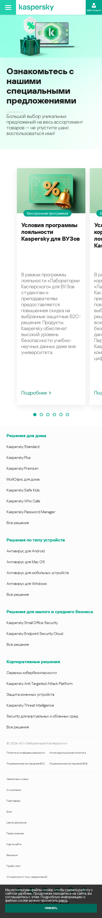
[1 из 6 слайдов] (35, 414)
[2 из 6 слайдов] (41, 414)
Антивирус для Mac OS (26, 562)
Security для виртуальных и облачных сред (42, 716)
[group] (51, 286)
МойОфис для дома (23, 479)
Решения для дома (26, 435)
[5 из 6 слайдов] (61, 414)
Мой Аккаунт (94, 10)
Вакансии (12, 855)
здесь (62, 900)
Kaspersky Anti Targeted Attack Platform (40, 683)
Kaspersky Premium (22, 468)
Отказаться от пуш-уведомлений (27, 876)
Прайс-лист (14, 865)
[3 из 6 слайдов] (48, 414)
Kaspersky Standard (23, 446)
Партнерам (13, 800)
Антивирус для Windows (27, 583)
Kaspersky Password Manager (31, 512)
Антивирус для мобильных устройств (38, 573)
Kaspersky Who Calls (23, 501)
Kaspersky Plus (19, 457)
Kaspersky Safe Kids (23, 490)
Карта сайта (14, 844)
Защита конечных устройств (30, 694)
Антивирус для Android (26, 551)
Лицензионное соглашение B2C (26, 763)
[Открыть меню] (8, 7)
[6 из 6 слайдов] (67, 414)
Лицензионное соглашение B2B (68, 763)
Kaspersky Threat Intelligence (30, 705)
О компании (14, 789)
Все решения (18, 523)
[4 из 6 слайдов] (54, 414)
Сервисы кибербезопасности (32, 673)
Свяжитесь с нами (17, 779)
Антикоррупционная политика (67, 752)
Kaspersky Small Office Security (32, 623)
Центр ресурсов (16, 822)
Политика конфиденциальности (26, 752)
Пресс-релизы (15, 833)
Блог (9, 811)
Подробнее (34, 393)
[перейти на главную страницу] (36, 7)
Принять (51, 908)
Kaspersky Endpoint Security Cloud (35, 633)
